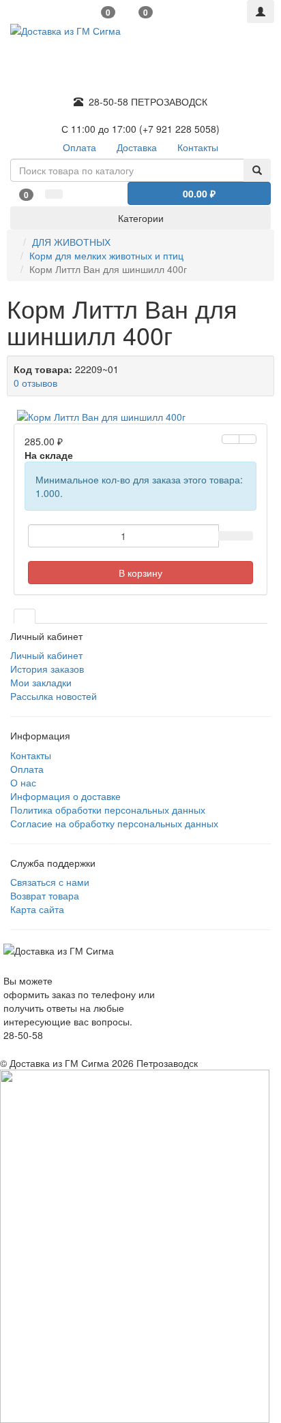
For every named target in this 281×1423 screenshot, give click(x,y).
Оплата (27, 769)
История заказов (47, 668)
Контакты (30, 755)
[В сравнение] (247, 439)
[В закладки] (230, 439)
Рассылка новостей (53, 696)
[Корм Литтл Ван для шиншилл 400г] (140, 416)
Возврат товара (44, 895)
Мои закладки (41, 682)
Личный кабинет (46, 655)
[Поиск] (257, 170)
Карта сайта (37, 909)
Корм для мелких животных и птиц (106, 255)
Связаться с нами (49, 882)
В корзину (140, 572)
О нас (23, 782)
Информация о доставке (65, 796)
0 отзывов (35, 382)
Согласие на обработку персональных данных (114, 823)
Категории (141, 218)
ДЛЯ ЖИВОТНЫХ (71, 242)
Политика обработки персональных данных (107, 809)
